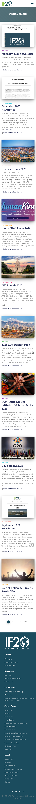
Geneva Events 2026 (14, 169)
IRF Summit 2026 (12, 285)
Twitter (20, 791)
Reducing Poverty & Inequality (13, 736)
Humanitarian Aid (9, 730)
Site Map (7, 782)
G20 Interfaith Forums (11, 662)
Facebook (12, 791)
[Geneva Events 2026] (18, 151)
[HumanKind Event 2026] (18, 210)
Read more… (9, 129)
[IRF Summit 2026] (18, 267)
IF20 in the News (9, 766)
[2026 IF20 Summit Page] (18, 327)
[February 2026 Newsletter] (18, 36)
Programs (7, 762)
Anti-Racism (8, 710)
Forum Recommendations (12, 678)
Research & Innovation (11, 743)
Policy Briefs (8, 675)
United (6, 700)
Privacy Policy (8, 779)
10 (20, 622)
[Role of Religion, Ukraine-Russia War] (18, 570)
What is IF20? (8, 759)
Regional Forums (9, 665)
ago (17, 70)
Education (7, 713)
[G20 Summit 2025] (18, 448)
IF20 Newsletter (9, 682)
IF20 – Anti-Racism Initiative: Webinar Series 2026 (17, 405)
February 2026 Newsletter (17, 53)
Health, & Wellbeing (10, 726)
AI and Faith (8, 749)
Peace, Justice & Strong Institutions (15, 733)
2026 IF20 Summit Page (16, 344)
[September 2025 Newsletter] (18, 507)
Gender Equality (9, 720)
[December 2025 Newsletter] (18, 88)
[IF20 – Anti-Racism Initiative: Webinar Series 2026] (18, 384)
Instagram (23, 791)
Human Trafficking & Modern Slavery (16, 723)
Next (25, 622)
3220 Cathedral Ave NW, (12, 698)
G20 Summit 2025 (12, 465)
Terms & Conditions (10, 775)
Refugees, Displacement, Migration (15, 739)
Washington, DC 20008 (27, 698)
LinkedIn (16, 791)
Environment (8, 717)
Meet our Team (9, 695)
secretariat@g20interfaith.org (13, 692)
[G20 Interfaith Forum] (8, 3)
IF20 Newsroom (7, 50)
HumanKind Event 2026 (16, 228)
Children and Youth (10, 746)
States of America (14, 700)
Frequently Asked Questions (13, 769)
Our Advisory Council (11, 772)
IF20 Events (8, 659)
